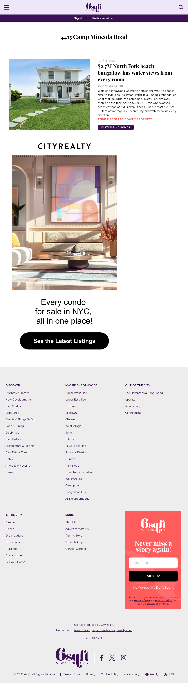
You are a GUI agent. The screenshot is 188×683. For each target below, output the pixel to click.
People (10, 522)
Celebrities (12, 432)
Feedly (154, 674)
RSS (171, 674)
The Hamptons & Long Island (144, 393)
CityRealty (107, 624)
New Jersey (132, 406)
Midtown (71, 412)
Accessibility (131, 674)
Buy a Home (14, 555)
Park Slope (72, 465)
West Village (73, 426)
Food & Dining (15, 426)
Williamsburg (73, 479)
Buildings (11, 548)
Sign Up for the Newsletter (94, 18)
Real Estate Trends (18, 452)
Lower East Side (75, 446)
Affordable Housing (18, 465)
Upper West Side (76, 393)
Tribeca (70, 439)
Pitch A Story (73, 535)
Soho (68, 432)
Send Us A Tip (74, 542)
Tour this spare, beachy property (125, 119)
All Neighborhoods (77, 498)
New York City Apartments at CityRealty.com (103, 630)
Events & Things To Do (20, 419)
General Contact (75, 548)
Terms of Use (142, 600)
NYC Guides (13, 406)
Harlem (70, 406)
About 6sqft (72, 522)
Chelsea (70, 419)
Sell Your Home (15, 562)
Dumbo (70, 459)
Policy (9, 459)
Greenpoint (72, 485)
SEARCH (181, 7)
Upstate (130, 399)
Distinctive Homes (115, 127)
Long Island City (75, 492)
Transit (10, 472)
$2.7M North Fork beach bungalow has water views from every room (135, 73)
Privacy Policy (163, 600)
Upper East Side (75, 399)
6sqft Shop (12, 412)
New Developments (19, 399)
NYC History (13, 439)
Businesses (13, 542)
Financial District (75, 452)
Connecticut (133, 412)
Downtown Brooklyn (78, 472)
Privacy (90, 674)
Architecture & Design (20, 446)
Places (10, 529)
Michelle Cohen (112, 85)
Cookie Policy (109, 674)
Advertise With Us (76, 529)
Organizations (14, 535)
